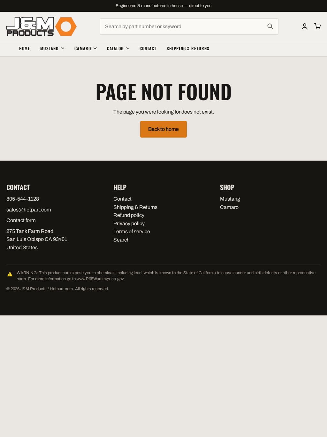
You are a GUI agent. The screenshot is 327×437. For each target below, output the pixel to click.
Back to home (163, 129)
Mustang (49, 48)
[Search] (270, 27)
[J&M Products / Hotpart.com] (41, 26)
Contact (148, 48)
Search (121, 239)
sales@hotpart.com (28, 209)
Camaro (82, 48)
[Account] (304, 26)
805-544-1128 (22, 199)
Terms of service (131, 231)
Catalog (115, 48)
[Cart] (317, 26)
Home (24, 48)
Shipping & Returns (188, 48)
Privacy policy (129, 223)
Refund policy (128, 215)
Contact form (21, 220)
